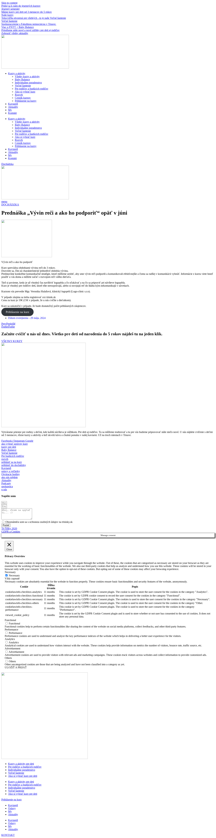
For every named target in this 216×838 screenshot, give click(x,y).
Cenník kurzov (23, 97)
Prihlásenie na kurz (17, 312)
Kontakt (12, 113)
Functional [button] (10, 620)
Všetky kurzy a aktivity (27, 76)
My (10, 109)
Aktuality (13, 106)
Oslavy (12, 808)
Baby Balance (22, 79)
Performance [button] (11, 629)
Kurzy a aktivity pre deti (21, 763)
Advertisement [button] (12, 648)
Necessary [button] (10, 572)
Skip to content (9, 2)
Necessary (14, 575)
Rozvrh (19, 94)
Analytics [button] (10, 639)
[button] (7, 164)
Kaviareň (13, 103)
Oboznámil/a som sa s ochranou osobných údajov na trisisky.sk (39, 521)
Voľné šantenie (23, 85)
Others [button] (8, 658)
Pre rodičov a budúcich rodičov (31, 88)
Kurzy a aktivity (16, 73)
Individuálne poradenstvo (28, 82)
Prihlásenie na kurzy (25, 100)
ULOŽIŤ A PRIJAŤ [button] (16, 667)
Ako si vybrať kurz (25, 91)
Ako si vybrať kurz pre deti (22, 775)
